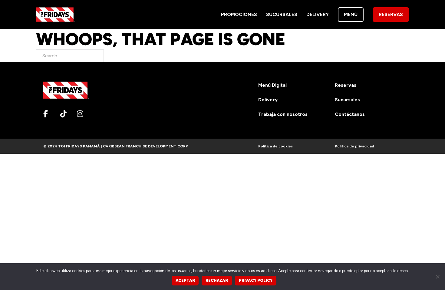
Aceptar (185, 280)
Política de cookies (275, 146)
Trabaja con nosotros (283, 114)
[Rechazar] (437, 277)
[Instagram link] (83, 113)
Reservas (391, 14)
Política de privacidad (354, 146)
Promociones (239, 14)
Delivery (317, 14)
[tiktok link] (66, 113)
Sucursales (281, 14)
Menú (351, 14)
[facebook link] (49, 113)
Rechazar (217, 280)
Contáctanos (350, 114)
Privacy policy (255, 280)
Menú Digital (272, 85)
